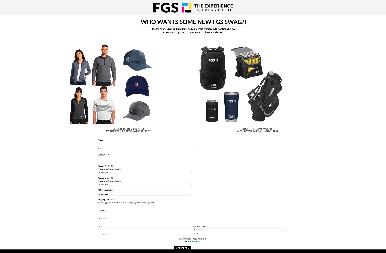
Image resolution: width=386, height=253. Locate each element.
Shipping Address (106, 200)
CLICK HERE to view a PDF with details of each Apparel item (128, 130)
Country (195, 233)
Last (194, 148)
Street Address (102, 210)
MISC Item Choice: (106, 190)
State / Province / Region (200, 226)
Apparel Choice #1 (106, 166)
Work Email (103, 155)
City (99, 226)
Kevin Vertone (192, 241)
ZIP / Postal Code (103, 234)
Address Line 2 (102, 218)
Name (101, 140)
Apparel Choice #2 (106, 178)
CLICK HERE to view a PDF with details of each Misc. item (257, 130)
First (99, 148)
